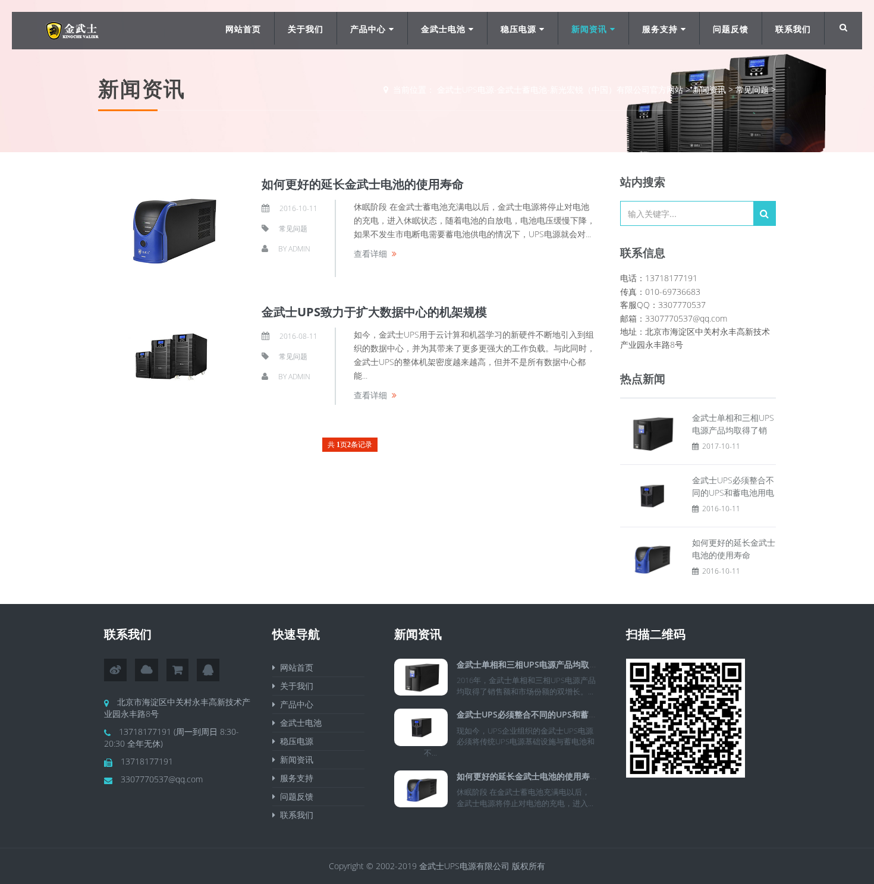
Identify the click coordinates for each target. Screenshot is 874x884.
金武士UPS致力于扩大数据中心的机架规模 (374, 312)
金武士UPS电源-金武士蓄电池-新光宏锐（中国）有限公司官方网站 (560, 89)
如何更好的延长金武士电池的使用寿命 (363, 184)
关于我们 (305, 28)
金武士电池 (445, 28)
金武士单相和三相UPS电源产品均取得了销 (535, 664)
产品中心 (369, 28)
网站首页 (243, 28)
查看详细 (370, 253)
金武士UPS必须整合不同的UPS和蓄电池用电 (539, 714)
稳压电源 (520, 28)
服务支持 (661, 28)
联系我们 (793, 28)
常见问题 (752, 89)
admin (299, 249)
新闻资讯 (590, 28)
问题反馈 (731, 28)
